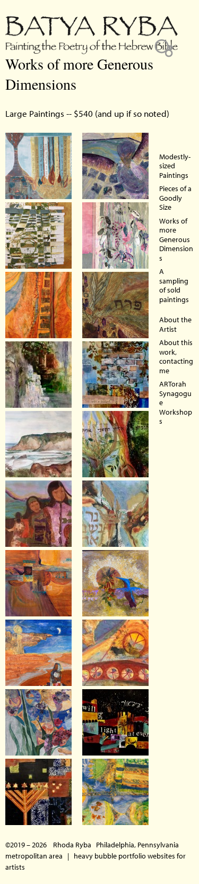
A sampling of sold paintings (174, 285)
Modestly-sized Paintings (175, 166)
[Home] (91, 27)
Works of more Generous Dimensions (176, 239)
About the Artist (175, 324)
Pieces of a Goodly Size (175, 198)
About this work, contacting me (176, 356)
